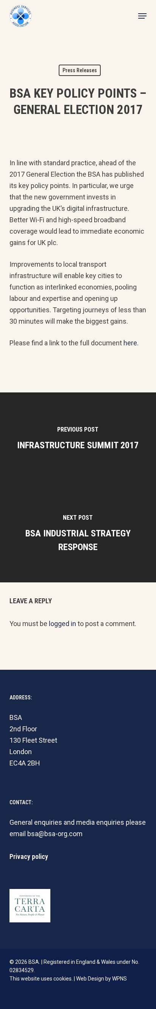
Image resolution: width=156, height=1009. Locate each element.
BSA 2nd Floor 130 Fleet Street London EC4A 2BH (33, 740)
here (130, 343)
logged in (62, 624)
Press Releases (79, 70)
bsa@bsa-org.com (55, 834)
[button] (142, 16)
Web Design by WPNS (101, 979)
